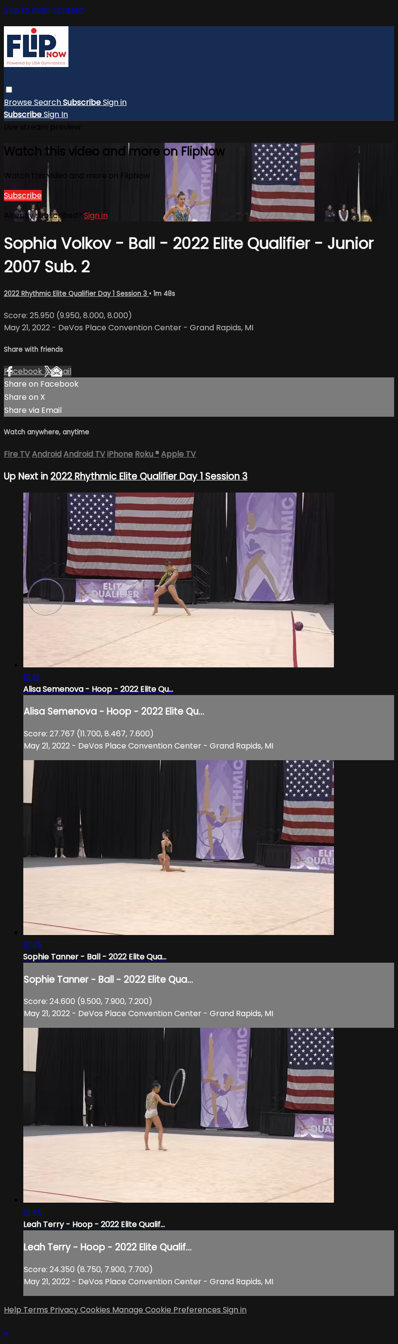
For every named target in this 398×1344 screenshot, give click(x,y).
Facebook (24, 371)
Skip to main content (43, 10)
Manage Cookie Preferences (167, 1309)
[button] (9, 89)
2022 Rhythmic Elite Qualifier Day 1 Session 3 (76, 293)
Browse (19, 102)
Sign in (115, 102)
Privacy (65, 1309)
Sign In (56, 114)
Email (61, 371)
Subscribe (23, 195)
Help (13, 1309)
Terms (36, 1309)
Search (48, 102)
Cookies (96, 1309)
